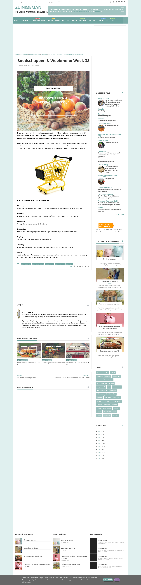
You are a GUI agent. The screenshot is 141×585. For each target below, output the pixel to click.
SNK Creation (104, 540)
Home (17, 2)
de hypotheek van (102, 383)
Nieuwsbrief (39, 2)
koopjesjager (116, 397)
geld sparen (100, 394)
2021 (100, 440)
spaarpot (114, 404)
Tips (112, 19)
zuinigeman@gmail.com (80, 12)
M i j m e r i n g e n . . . (105, 98)
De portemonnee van (38, 19)
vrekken (99, 415)
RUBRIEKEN (24, 20)
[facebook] (113, 2)
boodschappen (25, 264)
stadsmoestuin (107, 408)
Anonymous (103, 548)
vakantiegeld (107, 411)
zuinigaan (115, 415)
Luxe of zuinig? (103, 165)
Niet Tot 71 (101, 208)
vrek (114, 411)
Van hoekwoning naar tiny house (109, 304)
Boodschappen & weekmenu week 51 (53, 364)
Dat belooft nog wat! (104, 116)
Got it (116, 580)
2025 (100, 434)
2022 (100, 437)
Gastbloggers (103, 19)
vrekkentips (107, 415)
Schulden (92, 20)
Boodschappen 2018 (38, 264)
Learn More (108, 580)
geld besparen (117, 387)
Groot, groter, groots (109, 259)
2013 (100, 458)
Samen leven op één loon (110, 281)
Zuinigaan (101, 114)
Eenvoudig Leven (104, 124)
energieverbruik (101, 387)
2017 (100, 452)
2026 (100, 431)
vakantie (99, 411)
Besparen (82, 19)
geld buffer (113, 390)
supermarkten (59, 264)
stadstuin (116, 408)
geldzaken (108, 397)
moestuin (99, 401)
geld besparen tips (102, 390)
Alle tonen (120, 214)
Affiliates (62, 2)
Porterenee (102, 151)
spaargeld (107, 404)
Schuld (113, 373)
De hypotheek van (53, 19)
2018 (100, 449)
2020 (100, 443)
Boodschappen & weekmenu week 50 (77, 364)
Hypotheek (25, 2)
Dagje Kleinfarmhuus (111, 142)
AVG (32, 2)
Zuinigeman (28, 7)
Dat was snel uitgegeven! (106, 162)
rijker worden (117, 401)
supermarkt (49, 264)
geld (109, 387)
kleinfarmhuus (103, 140)
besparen (99, 380)
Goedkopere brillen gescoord (107, 120)
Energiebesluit (109, 179)
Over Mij (47, 2)
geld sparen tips (111, 394)
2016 (100, 455)
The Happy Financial (105, 194)
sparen (99, 408)
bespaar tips (116, 376)
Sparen (74, 20)
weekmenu (69, 264)
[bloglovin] (122, 2)
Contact (54, 2)
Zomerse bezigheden (111, 125)
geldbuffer (99, 397)
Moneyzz (101, 119)
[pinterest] (116, 2)
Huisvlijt (101, 109)
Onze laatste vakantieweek (106, 137)
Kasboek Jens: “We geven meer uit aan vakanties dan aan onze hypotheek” (109, 155)
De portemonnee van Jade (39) (110, 351)
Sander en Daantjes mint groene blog (109, 135)
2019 (100, 446)
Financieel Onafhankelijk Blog (108, 201)
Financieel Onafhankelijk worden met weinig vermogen (37, 565)
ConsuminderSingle (105, 187)
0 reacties (36, 65)
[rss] (124, 2)
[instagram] (110, 2)
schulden (99, 404)
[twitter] (119, 2)
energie (111, 383)
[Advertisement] (53, 39)
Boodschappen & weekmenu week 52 (28, 364)
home (16, 20)
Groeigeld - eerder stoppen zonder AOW (107, 176)
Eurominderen (103, 160)
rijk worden (107, 401)
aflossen (107, 376)
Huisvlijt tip (101, 111)
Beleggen (65, 20)
